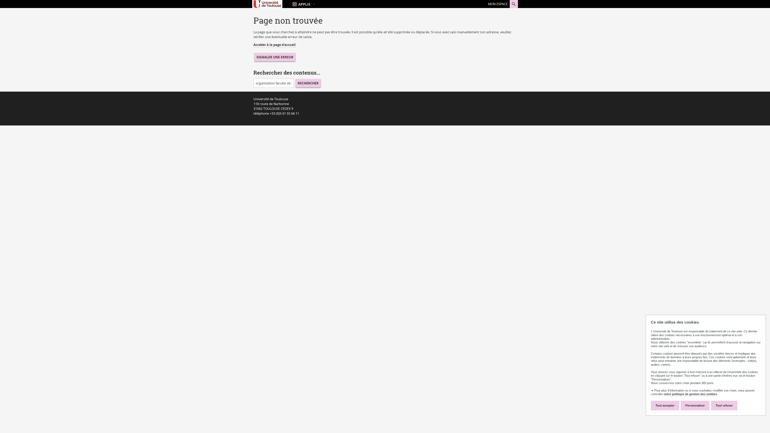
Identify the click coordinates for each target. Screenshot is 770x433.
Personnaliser (695, 405)
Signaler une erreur (274, 57)
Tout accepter (665, 405)
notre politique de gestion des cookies (690, 394)
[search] (273, 83)
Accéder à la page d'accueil (274, 44)
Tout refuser (724, 405)
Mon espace (498, 4)
